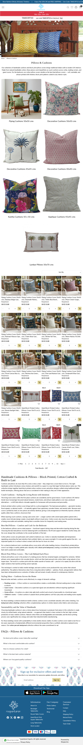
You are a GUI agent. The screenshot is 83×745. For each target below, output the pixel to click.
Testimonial (50, 708)
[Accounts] (76, 7)
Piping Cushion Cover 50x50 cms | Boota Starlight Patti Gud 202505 (11, 409)
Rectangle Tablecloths (34, 710)
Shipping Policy (68, 714)
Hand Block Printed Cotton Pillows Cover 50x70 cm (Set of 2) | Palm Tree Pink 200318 (31, 409)
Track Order (67, 724)
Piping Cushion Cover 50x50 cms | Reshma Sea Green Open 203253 (31, 373)
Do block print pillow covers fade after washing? (20, 638)
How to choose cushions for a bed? (15, 649)
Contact (65, 708)
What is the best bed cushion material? (17, 654)
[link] (68, 7)
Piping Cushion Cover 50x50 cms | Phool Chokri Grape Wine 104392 (71, 299)
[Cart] (19, 308)
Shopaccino (65, 742)
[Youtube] (18, 718)
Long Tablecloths (36, 723)
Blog (48, 712)
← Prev (20, 464)
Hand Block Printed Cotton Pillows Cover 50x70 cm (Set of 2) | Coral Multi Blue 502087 (71, 409)
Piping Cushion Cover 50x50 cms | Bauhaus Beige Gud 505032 (11, 299)
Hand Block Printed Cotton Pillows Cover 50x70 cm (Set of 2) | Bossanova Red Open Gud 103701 (51, 446)
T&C (61, 18)
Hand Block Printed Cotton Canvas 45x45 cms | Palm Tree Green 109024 (71, 446)
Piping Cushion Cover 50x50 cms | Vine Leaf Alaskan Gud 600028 (51, 373)
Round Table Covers (37, 714)
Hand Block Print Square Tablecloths (37, 718)
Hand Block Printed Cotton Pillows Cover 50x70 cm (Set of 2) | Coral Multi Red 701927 (11, 446)
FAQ (64, 711)
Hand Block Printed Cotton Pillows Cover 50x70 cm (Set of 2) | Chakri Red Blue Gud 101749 (51, 409)
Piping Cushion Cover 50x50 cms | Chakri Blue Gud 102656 (31, 336)
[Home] (41, 8)
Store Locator (35, 726)
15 (57, 464)
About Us (34, 705)
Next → (63, 464)
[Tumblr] (24, 718)
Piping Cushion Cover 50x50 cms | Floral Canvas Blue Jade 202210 (11, 373)
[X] (11, 718)
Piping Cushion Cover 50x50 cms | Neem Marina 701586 (71, 335)
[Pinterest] (14, 718)
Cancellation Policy (69, 720)
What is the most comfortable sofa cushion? (19, 643)
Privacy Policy (25, 742)
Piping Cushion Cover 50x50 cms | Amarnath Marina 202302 (31, 299)
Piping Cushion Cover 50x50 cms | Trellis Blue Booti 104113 (51, 299)
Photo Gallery (51, 705)
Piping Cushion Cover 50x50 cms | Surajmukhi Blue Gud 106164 (71, 373)
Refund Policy (67, 717)
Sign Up (56, 680)
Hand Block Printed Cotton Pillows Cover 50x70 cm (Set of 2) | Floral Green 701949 (31, 446)
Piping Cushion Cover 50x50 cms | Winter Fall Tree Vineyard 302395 (51, 336)
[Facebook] (7, 718)
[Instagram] (22, 718)
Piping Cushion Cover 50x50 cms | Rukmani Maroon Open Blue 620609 (11, 336)
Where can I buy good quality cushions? (17, 659)
